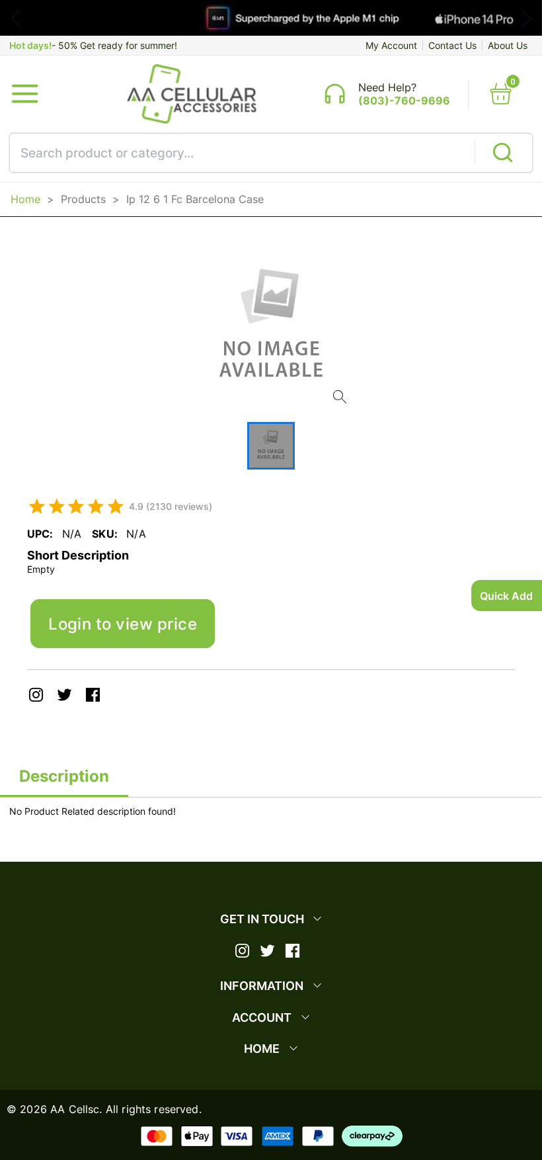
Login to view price (122, 624)
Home (25, 199)
